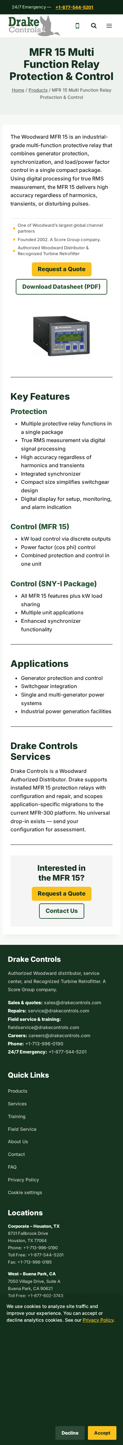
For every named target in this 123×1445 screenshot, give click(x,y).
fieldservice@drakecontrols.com (43, 1027)
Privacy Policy (23, 1179)
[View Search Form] (94, 26)
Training (17, 1116)
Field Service (22, 1129)
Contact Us (62, 910)
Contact (16, 1154)
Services (17, 1103)
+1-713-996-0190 (44, 1043)
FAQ (12, 1167)
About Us (18, 1141)
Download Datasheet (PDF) (61, 286)
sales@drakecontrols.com (72, 1002)
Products (18, 1091)
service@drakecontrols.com (58, 1010)
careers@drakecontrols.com (59, 1035)
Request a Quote (62, 269)
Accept (102, 1433)
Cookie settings (25, 1192)
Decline (70, 1433)
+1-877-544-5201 (74, 7)
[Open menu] (109, 26)
